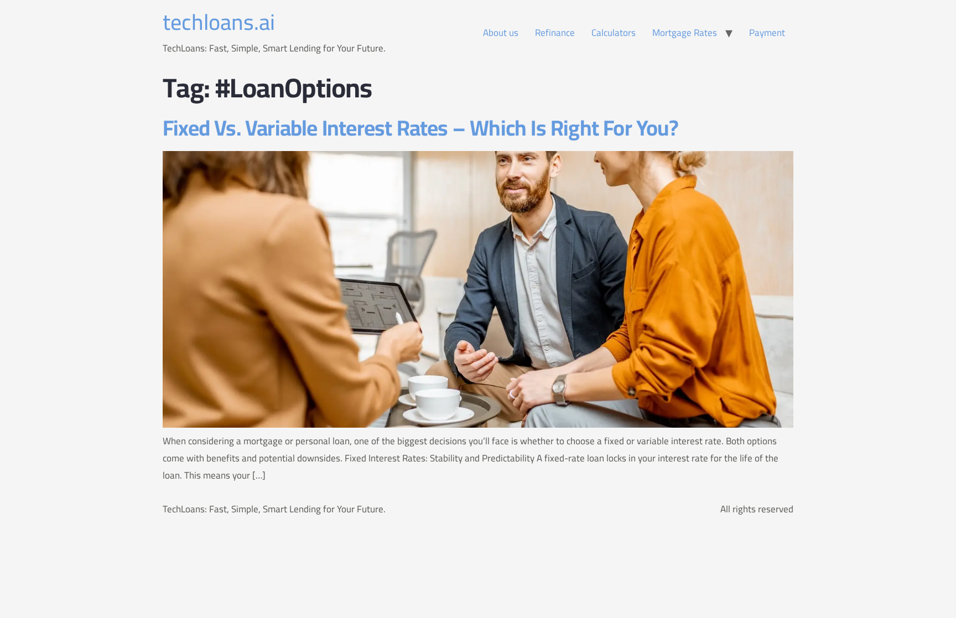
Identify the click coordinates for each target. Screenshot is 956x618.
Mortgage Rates (684, 32)
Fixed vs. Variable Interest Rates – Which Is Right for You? (420, 127)
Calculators (613, 32)
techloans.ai (219, 22)
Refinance (555, 32)
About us (500, 32)
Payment (767, 32)
